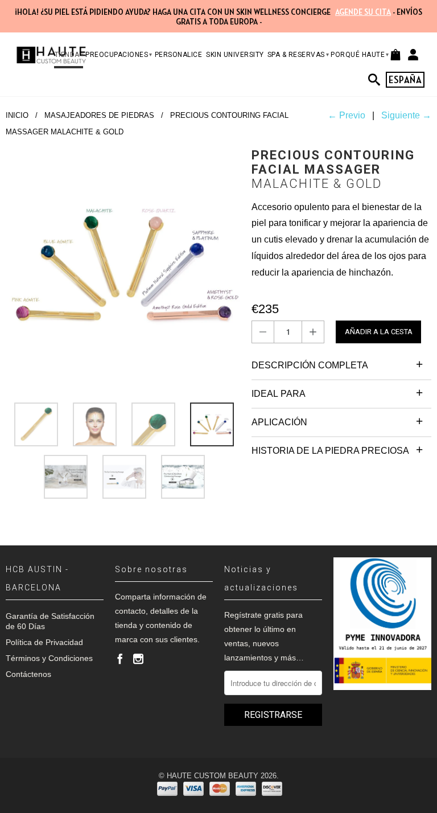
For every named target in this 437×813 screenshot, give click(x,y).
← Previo (346, 115)
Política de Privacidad (44, 642)
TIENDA (69, 55)
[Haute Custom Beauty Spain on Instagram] (138, 659)
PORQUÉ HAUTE (360, 55)
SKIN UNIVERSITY (235, 55)
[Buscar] (377, 79)
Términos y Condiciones (49, 658)
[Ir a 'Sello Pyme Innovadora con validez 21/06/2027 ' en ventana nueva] (382, 624)
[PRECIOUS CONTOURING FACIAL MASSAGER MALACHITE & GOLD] (123, 265)
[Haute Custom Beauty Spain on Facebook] (120, 659)
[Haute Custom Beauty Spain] (51, 55)
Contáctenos (28, 674)
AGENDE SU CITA (363, 12)
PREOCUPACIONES (118, 55)
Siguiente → (406, 115)
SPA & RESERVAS (298, 55)
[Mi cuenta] (413, 54)
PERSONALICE (179, 55)
